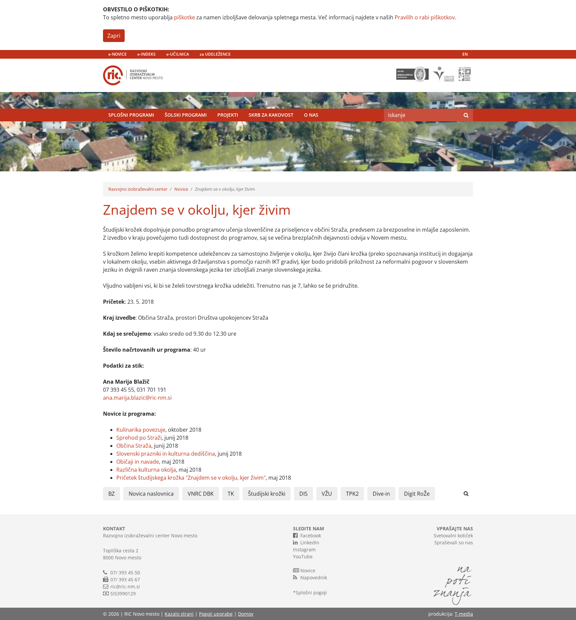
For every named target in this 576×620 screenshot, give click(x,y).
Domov (245, 614)
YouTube (303, 556)
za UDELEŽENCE (215, 54)
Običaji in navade (137, 461)
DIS (303, 493)
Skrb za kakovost (271, 115)
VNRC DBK (201, 493)
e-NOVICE (117, 54)
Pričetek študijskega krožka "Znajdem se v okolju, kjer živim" (191, 477)
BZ (111, 493)
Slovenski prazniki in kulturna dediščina (165, 453)
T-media (464, 614)
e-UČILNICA (177, 54)
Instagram (304, 549)
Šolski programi (186, 115)
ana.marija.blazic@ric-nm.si (137, 397)
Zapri (113, 35)
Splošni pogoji (311, 592)
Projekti (227, 115)
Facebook (310, 535)
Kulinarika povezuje (140, 429)
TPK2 (352, 493)
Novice (181, 189)
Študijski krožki (266, 493)
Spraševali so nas (453, 542)
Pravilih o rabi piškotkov (425, 17)
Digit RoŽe (417, 493)
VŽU (327, 493)
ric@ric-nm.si (125, 586)
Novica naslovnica (151, 493)
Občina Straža (133, 445)
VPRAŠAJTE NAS (455, 528)
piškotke (184, 17)
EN (465, 54)
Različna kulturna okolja (146, 469)
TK (231, 493)
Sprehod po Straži (139, 437)
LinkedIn (309, 542)
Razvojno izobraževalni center (137, 189)
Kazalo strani (179, 614)
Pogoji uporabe (216, 614)
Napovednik (313, 577)
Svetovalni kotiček (453, 535)
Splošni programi (131, 115)
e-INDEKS (146, 54)
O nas (311, 115)
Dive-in (381, 493)
